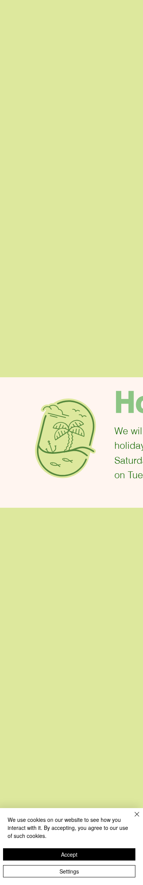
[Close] (132, 819)
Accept (69, 854)
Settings (69, 871)
